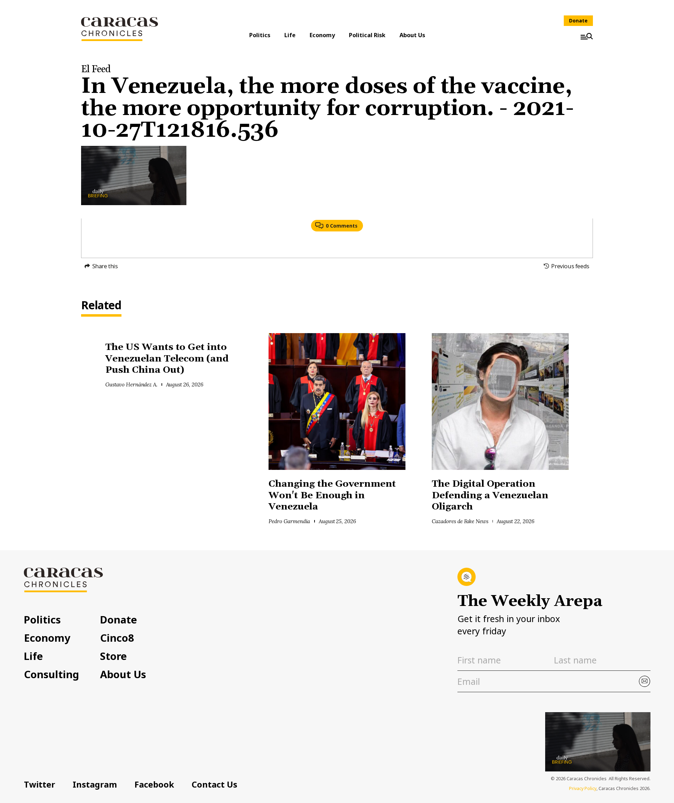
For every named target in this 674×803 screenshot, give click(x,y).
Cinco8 (117, 638)
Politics (259, 35)
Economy (322, 35)
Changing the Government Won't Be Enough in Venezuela (332, 495)
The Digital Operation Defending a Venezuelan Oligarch (490, 495)
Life (290, 35)
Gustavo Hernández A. (131, 384)
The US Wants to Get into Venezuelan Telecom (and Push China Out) (167, 359)
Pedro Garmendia (289, 521)
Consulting (51, 674)
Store (113, 656)
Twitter (39, 784)
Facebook (154, 784)
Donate (578, 20)
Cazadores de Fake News (460, 521)
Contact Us (214, 784)
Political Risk (367, 35)
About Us (412, 35)
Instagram (95, 784)
